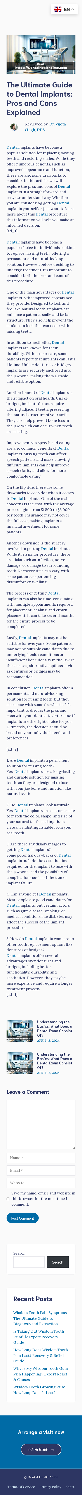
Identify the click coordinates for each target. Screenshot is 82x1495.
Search (19, 1253)
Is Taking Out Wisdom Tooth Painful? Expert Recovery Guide (38, 1337)
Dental (13, 147)
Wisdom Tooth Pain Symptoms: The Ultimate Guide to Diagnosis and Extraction (40, 1318)
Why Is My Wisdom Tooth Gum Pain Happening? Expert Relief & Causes (40, 1374)
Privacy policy (50, 1487)
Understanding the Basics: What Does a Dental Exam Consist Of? (54, 1028)
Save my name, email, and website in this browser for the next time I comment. (43, 1199)
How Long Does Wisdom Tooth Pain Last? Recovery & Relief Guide (40, 1355)
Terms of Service (21, 1487)
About (70, 1487)
